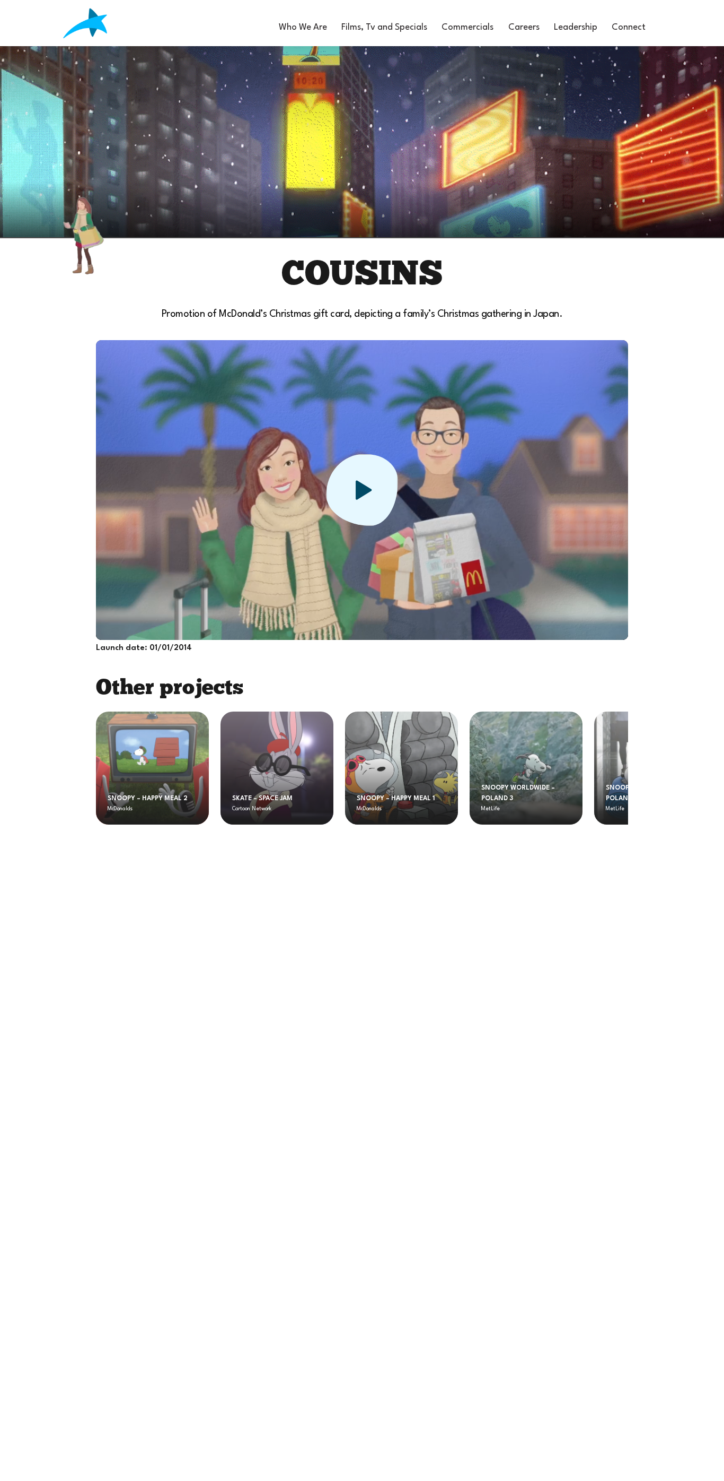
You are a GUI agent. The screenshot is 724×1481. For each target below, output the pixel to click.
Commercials (467, 27)
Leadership (575, 27)
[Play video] (362, 490)
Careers (524, 27)
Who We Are (303, 27)
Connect (629, 27)
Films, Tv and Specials (384, 27)
